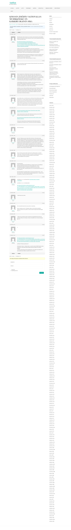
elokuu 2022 (51, 186)
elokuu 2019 (51, 245)
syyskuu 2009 (51, 453)
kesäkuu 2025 (51, 127)
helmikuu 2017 (51, 300)
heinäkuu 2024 (51, 147)
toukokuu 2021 (51, 208)
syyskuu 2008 (51, 475)
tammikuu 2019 (51, 258)
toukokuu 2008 (51, 482)
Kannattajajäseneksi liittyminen (54, 86)
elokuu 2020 (51, 223)
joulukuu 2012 (51, 381)
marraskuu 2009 (52, 449)
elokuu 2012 (51, 388)
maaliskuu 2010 (52, 442)
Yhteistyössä (51, 93)
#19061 (43, 160)
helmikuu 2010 (51, 443)
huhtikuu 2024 (51, 153)
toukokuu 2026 (51, 110)
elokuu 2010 (51, 432)
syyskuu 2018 (51, 265)
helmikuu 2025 (51, 134)
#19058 (43, 124)
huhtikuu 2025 (51, 131)
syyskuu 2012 (51, 386)
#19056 (43, 95)
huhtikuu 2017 (51, 296)
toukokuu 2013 (51, 372)
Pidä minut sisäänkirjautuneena (14, 270)
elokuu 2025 (51, 123)
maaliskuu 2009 (52, 464)
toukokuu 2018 (51, 272)
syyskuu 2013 (51, 366)
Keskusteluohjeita (52, 88)
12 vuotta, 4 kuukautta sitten (34, 26)
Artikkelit (50, 18)
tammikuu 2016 (51, 324)
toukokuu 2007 (51, 504)
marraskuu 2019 (52, 239)
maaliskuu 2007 (52, 508)
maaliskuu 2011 (52, 420)
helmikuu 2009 (51, 466)
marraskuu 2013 (52, 363)
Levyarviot (51, 28)
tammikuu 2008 (51, 489)
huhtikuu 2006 (51, 517)
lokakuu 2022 (51, 182)
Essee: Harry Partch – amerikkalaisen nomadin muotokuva (53, 69)
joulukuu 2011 (51, 403)
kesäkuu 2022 (51, 190)
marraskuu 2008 (52, 471)
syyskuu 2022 (51, 184)
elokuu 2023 (51, 168)
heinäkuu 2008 (51, 478)
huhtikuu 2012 (51, 396)
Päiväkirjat (28, 8)
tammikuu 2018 (51, 280)
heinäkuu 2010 (51, 434)
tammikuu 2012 (51, 401)
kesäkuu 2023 (51, 169)
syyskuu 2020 (51, 221)
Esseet (50, 20)
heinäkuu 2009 (51, 456)
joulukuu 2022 (51, 179)
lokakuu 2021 (51, 201)
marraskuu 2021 (52, 199)
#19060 (43, 150)
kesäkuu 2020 (51, 226)
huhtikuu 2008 (51, 484)
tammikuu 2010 (51, 445)
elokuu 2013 (51, 368)
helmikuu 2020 (51, 234)
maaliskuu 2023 (52, 173)
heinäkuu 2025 (51, 125)
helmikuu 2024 (51, 156)
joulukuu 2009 (51, 447)
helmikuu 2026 (51, 116)
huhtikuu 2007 (51, 506)
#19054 (43, 60)
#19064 (43, 203)
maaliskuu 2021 (52, 212)
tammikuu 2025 (51, 136)
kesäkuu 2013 (51, 370)
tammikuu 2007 (51, 512)
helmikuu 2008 (51, 488)
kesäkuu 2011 (51, 414)
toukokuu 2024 (51, 151)
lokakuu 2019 (51, 241)
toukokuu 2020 (51, 228)
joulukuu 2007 (51, 491)
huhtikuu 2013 (51, 374)
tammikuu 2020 (51, 236)
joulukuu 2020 (51, 217)
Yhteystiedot (51, 97)
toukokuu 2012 (51, 394)
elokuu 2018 (51, 267)
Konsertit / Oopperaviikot (53, 31)
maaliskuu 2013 (52, 375)
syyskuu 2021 (51, 202)
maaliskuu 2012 (52, 397)
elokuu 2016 (51, 311)
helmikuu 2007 (51, 510)
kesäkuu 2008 (51, 480)
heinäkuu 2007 (51, 501)
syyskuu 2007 (51, 497)
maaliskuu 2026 (52, 114)
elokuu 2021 (51, 204)
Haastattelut (51, 24)
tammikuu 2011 (51, 423)
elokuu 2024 (51, 145)
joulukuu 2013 (51, 361)
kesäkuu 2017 (51, 293)
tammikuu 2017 (51, 302)
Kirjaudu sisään (49, 8)
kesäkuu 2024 (51, 149)
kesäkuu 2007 (51, 502)
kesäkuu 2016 (51, 315)
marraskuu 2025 (52, 122)
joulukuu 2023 (51, 160)
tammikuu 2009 (51, 467)
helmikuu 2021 (51, 214)
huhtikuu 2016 (51, 318)
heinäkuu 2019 (51, 247)
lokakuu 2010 (51, 429)
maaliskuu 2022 (52, 195)
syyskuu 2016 (51, 309)
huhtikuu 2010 (51, 440)
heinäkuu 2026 (51, 107)
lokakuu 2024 (51, 142)
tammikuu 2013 (51, 379)
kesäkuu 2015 (51, 337)
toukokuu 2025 (51, 129)
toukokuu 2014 (51, 353)
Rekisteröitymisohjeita (53, 90)
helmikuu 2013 (51, 377)
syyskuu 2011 (51, 409)
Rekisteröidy (57, 8)
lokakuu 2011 (51, 407)
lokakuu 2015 (51, 329)
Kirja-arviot (51, 29)
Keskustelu (40, 8)
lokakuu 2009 (51, 451)
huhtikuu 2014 (51, 355)
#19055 (43, 71)
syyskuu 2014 (51, 348)
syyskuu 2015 (51, 331)
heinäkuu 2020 (51, 225)
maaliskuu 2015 (52, 342)
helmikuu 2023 (51, 175)
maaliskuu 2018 (52, 276)
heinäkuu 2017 (51, 291)
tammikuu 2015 (51, 346)
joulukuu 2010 (51, 425)
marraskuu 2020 (52, 219)
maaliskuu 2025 (52, 133)
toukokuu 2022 (51, 191)
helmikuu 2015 (51, 344)
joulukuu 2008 (51, 469)
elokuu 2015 (51, 333)
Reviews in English (52, 33)
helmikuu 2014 (51, 357)
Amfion (12, 2)
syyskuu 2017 (51, 287)
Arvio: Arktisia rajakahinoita (54, 47)
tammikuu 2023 (51, 177)
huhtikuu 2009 (51, 462)
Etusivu (12, 8)
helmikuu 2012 (51, 399)
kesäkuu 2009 (51, 458)
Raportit (50, 22)
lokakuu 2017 (51, 285)
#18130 (43, 34)
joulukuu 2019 (51, 237)
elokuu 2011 (51, 410)
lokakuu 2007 (51, 495)
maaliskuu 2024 (52, 155)
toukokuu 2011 (51, 416)
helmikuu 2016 (51, 322)
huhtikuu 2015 (51, 340)
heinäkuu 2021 (51, 206)
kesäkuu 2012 (51, 392)
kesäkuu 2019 (51, 248)
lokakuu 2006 (51, 515)
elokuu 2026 (51, 105)
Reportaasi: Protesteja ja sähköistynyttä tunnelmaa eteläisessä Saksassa (53, 73)
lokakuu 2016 (51, 307)
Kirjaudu (41, 272)
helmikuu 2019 (51, 256)
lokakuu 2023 (51, 164)
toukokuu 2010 (51, 438)
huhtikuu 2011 (51, 418)
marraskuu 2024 (52, 140)
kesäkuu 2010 (51, 436)
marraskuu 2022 (52, 180)
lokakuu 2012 (51, 385)
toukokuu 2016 (51, 317)
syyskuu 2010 (51, 431)
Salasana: (12, 265)
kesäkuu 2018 (51, 271)
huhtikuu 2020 (51, 230)
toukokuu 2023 (51, 171)
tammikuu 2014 (51, 359)
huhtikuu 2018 (51, 274)
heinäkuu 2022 (51, 188)
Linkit (12, 11)
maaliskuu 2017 (52, 298)
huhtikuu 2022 (51, 193)
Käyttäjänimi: (13, 262)
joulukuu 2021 (51, 197)
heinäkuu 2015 (51, 335)
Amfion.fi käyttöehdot (53, 91)
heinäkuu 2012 (51, 390)
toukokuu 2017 (51, 294)
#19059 (43, 135)
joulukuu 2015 (51, 326)
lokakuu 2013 (51, 364)
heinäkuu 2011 (51, 412)
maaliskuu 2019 (52, 254)
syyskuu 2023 (51, 166)
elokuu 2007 (51, 499)
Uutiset (17, 8)
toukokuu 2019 (51, 250)
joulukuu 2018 (51, 260)
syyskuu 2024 (51, 144)
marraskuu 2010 (52, 427)
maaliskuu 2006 (52, 519)
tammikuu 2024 (51, 158)
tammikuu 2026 (51, 118)
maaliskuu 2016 (52, 320)
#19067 (43, 235)
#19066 (43, 224)
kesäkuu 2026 (51, 109)
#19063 (43, 192)
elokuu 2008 (51, 477)
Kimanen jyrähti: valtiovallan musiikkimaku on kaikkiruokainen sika (55, 77)
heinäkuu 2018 (51, 269)
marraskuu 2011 (52, 405)
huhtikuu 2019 (51, 252)
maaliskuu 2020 (52, 232)
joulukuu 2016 (51, 304)
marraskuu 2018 (52, 261)
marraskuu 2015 (52, 328)
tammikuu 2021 (51, 215)
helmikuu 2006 (51, 521)
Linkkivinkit (51, 95)
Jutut (22, 8)
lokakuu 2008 (51, 473)
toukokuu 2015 (51, 339)
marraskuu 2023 (52, 162)
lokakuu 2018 (51, 263)
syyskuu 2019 (51, 243)
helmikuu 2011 (51, 421)
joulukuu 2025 (51, 120)
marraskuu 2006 (52, 513)
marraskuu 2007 (52, 493)
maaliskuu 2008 (52, 486)
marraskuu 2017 (52, 283)
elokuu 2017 (51, 289)
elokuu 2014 (51, 350)
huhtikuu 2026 (51, 112)
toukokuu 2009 (51, 460)
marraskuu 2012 (52, 383)
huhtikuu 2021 (51, 210)
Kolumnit (50, 26)
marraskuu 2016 (52, 306)
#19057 (43, 107)
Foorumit (13, 24)
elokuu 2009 (51, 455)
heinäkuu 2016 (51, 313)
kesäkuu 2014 (51, 351)
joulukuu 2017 (51, 282)
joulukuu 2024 (51, 138)
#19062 (43, 176)
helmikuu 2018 (51, 278)
